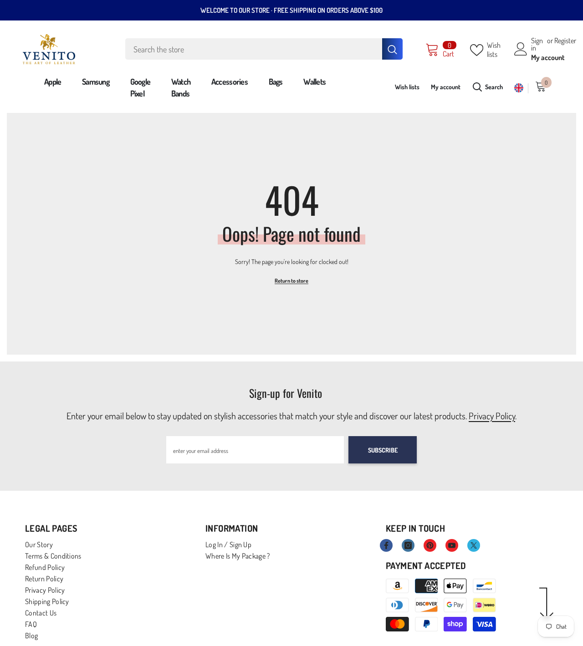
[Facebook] (386, 545)
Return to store (291, 280)
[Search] (264, 49)
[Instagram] (408, 545)
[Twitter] (473, 545)
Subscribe (383, 450)
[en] (519, 88)
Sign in (537, 44)
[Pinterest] (430, 545)
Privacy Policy (492, 416)
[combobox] (253, 49)
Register (565, 41)
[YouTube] (451, 545)
